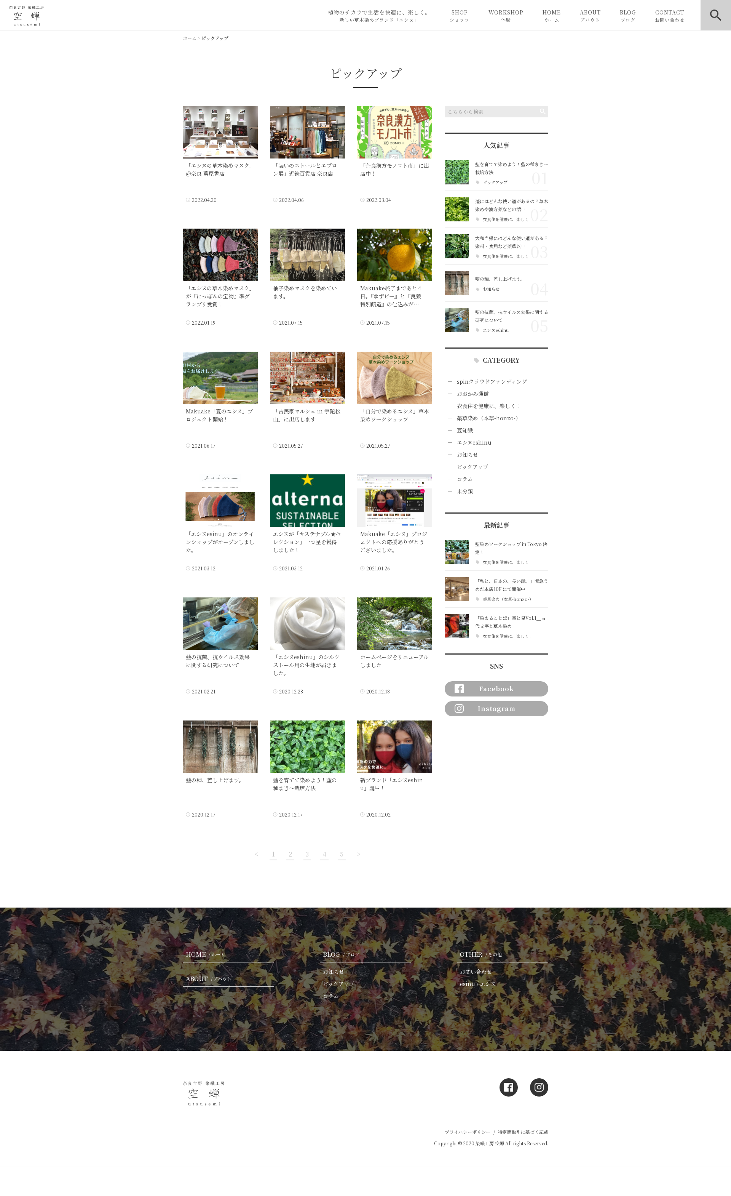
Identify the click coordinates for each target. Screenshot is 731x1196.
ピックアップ (495, 182)
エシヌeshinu (496, 330)
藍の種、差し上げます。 (500, 278)
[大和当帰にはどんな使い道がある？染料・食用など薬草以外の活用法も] (457, 246)
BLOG (628, 15)
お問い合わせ (476, 971)
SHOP (459, 15)
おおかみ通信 (473, 393)
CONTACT (670, 15)
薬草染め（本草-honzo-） (489, 418)
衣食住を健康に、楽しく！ (508, 219)
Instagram (497, 708)
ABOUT (590, 15)
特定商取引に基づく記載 (523, 1132)
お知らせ (491, 289)
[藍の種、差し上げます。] (457, 283)
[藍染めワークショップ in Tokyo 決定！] (457, 552)
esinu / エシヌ (478, 984)
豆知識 (465, 430)
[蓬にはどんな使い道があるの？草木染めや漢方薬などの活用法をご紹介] (457, 209)
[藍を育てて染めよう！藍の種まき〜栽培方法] (457, 172)
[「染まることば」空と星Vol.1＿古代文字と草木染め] (457, 626)
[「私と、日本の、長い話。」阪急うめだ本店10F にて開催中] (457, 589)
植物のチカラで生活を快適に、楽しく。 (379, 15)
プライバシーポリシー (467, 1132)
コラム (465, 479)
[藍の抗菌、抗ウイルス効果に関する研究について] (457, 320)
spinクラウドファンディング (492, 381)
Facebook (496, 688)
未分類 (465, 491)
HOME (552, 15)
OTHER (481, 954)
